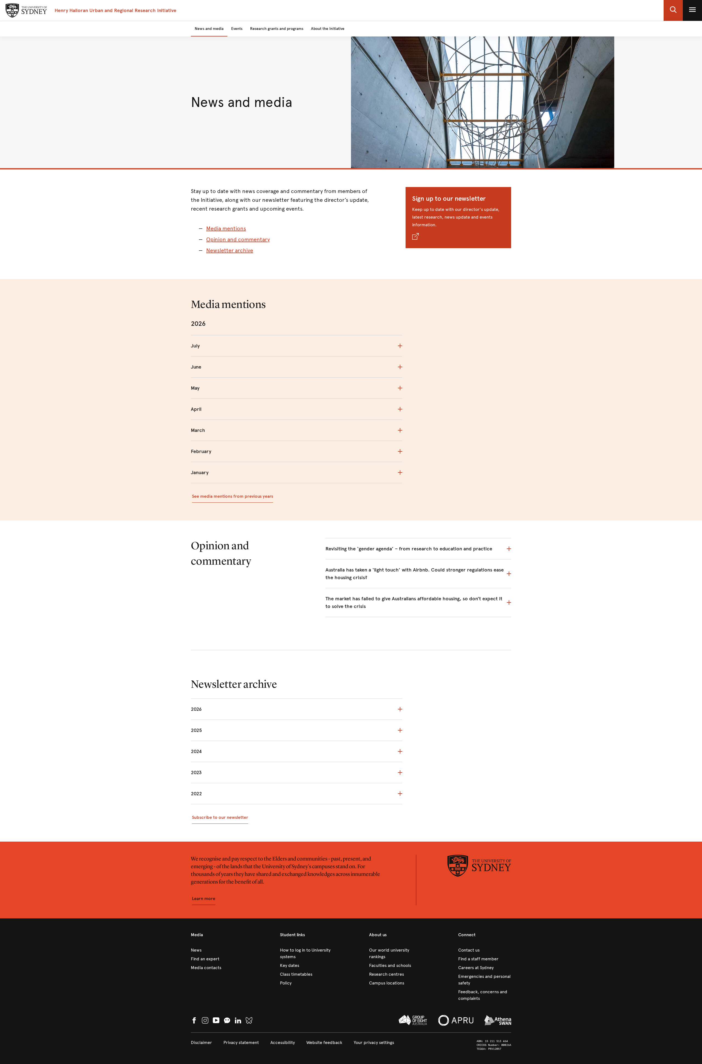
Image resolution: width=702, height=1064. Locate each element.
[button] (673, 10)
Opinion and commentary (238, 239)
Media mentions (226, 228)
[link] (217, 950)
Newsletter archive (229, 250)
